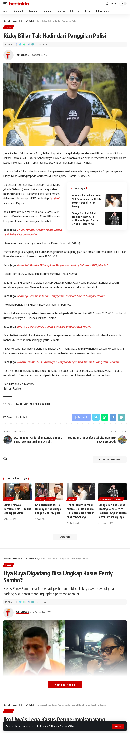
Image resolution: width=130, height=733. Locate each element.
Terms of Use (67, 726)
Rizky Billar (44, 403)
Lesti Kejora (30, 403)
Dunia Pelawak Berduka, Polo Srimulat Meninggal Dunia (17, 509)
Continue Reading (65, 684)
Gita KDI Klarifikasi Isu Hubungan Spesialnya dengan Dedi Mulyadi (48, 509)
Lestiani (54, 198)
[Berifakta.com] (19, 3)
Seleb (8, 27)
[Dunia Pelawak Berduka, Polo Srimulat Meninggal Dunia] (17, 491)
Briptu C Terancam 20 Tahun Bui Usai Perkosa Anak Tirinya (54, 326)
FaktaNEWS (22, 54)
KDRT (19, 403)
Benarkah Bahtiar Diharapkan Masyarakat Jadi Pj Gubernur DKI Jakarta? (62, 265)
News (40, 499)
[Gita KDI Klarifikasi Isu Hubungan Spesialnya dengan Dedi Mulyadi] (49, 491)
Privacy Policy (47, 726)
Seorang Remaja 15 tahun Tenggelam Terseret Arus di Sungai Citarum (61, 296)
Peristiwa (105, 499)
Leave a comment (111, 459)
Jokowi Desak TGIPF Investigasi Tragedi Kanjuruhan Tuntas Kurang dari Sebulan (68, 362)
